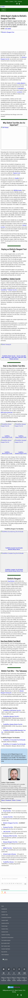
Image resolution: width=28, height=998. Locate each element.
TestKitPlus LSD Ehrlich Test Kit (12, 710)
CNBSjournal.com (7, 990)
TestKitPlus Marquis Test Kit (11, 716)
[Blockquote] (13, 883)
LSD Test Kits (7, 831)
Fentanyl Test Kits (8, 827)
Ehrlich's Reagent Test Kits (10, 823)
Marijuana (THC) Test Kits (10, 836)
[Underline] (6, 883)
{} (19, 883)
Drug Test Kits (7, 810)
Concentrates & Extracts (6, 917)
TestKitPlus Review (8, 862)
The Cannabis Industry (5, 940)
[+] (21, 883)
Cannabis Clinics (4, 929)
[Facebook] (9, 3)
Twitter (14, 800)
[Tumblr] (19, 3)
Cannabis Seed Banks (5, 949)
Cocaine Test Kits (8, 817)
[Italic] (4, 883)
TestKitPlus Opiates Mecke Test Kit (12, 724)
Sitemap (20, 1)
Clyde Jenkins (8, 28)
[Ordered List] (10, 883)
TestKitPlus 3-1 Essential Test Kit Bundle (14, 740)
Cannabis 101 (4, 911)
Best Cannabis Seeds (5, 946)
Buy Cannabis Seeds (5, 943)
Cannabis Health (4, 920)
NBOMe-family (18, 190)
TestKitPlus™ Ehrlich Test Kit (9, 290)
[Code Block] (15, 883)
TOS (16, 1)
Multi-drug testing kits (7, 412)
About (6, 1)
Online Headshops (5, 954)
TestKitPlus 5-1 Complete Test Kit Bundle (14, 744)
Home (2, 906)
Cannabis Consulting (5, 934)
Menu (3, 9)
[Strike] (8, 883)
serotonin (19, 92)
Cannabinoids (4, 909)
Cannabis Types (4, 914)
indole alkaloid (21, 83)
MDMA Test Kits (7, 848)
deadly (17, 178)
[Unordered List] (11, 883)
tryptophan (21, 88)
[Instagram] (14, 3)
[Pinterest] (17, 3)
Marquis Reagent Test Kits (10, 842)
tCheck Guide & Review (9, 854)
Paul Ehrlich (11, 581)
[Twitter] (11, 3)
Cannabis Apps (4, 926)
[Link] (17, 883)
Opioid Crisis (16, 173)
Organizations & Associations (7, 937)
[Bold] (2, 883)
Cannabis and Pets (5, 923)
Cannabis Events (4, 931)
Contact (11, 1)
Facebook (8, 800)
